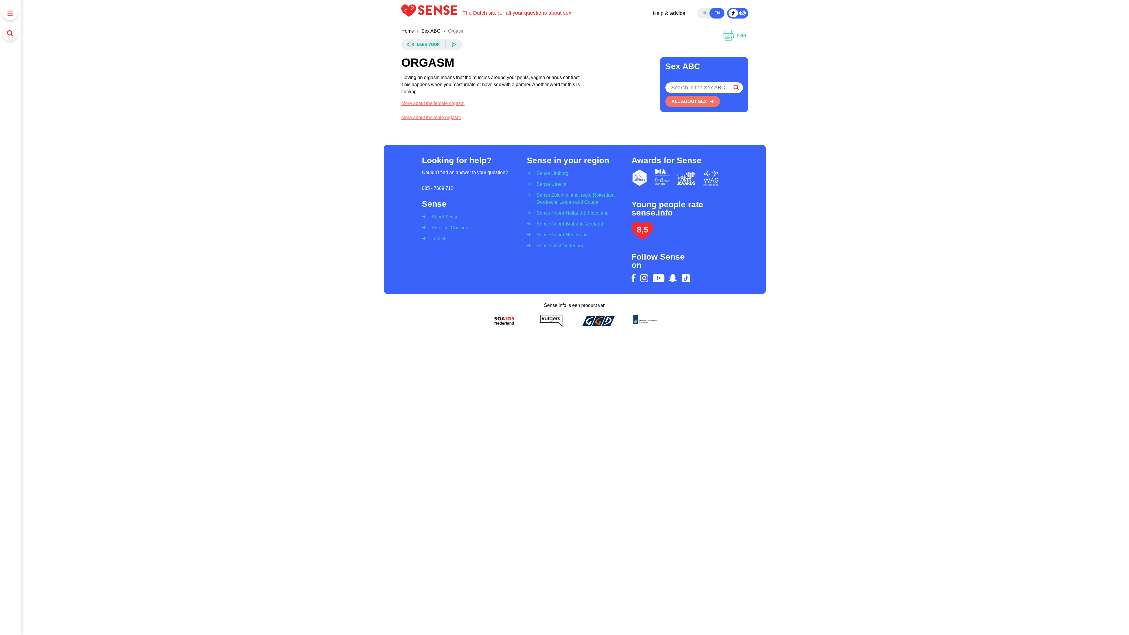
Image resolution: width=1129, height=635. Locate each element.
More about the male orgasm (431, 117)
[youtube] (658, 278)
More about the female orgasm (433, 103)
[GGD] (598, 321)
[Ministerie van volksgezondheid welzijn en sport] (645, 321)
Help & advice (669, 13)
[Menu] (10, 13)
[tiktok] (686, 278)
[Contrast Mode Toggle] (737, 13)
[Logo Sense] (431, 13)
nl (704, 13)
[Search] (10, 33)
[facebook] (634, 278)
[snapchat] (673, 278)
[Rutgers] (551, 321)
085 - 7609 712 (437, 188)
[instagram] (644, 278)
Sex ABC (430, 31)
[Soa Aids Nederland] (504, 321)
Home (407, 31)
